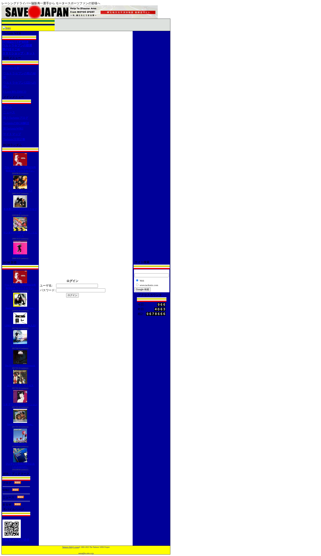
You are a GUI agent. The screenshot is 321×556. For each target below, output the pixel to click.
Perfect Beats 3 (20, 255)
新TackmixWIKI (13, 128)
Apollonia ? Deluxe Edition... (20, 308)
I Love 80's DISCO (14, 91)
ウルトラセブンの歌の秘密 (19, 75)
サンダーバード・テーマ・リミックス (20, 234)
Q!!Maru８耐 (11, 68)
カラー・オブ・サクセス (20, 385)
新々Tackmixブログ (15, 117)
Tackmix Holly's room (70, 547)
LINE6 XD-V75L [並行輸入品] (20, 325)
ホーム (7, 107)
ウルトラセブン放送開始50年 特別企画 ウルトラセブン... (20, 169)
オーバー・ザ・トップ (20, 190)
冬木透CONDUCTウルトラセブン (20, 211)
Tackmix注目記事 (14, 139)
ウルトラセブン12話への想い (19, 84)
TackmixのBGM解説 (16, 123)
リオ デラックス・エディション (20, 404)
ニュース (9, 112)
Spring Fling (20, 444)
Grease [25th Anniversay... (20, 424)
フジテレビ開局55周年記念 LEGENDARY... (20, 465)
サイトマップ (12, 134)
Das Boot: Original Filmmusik (20, 365)
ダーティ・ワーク (20, 345)
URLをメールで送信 (15, 539)
